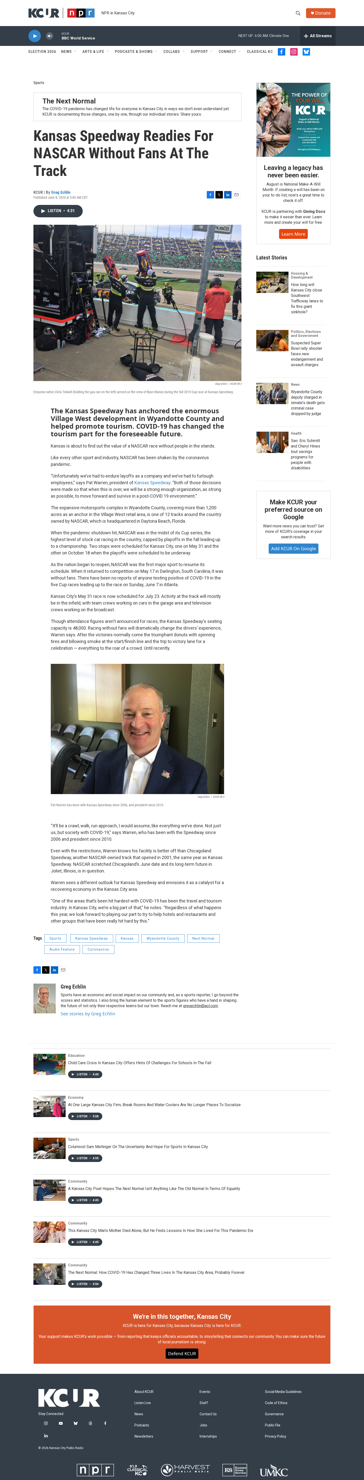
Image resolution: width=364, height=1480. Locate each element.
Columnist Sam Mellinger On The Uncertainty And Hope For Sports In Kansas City (138, 1146)
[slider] (57, 35)
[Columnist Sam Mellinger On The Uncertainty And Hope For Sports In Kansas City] (49, 1148)
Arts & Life (93, 52)
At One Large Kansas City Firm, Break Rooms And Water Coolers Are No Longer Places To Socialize (154, 1104)
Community (77, 1181)
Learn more (293, 234)
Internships (208, 1436)
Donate (323, 13)
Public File (272, 1425)
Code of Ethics (276, 1403)
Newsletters (143, 1436)
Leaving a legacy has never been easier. (293, 171)
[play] (35, 36)
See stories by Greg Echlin (88, 1014)
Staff (204, 1403)
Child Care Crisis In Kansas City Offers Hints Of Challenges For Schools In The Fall (139, 1063)
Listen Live (142, 1403)
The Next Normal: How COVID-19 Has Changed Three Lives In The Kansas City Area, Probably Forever (156, 1272)
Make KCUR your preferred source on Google (293, 509)
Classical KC (260, 52)
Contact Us (208, 1414)
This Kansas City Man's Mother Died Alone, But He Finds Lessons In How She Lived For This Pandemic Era (160, 1230)
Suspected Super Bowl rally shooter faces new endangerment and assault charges (307, 354)
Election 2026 (42, 52)
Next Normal (203, 938)
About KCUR (144, 1392)
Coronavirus (98, 949)
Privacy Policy (275, 1436)
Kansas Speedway (152, 482)
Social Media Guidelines (283, 1392)
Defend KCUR (182, 1353)
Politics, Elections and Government (306, 334)
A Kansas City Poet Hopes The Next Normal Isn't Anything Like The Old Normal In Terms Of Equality (154, 1188)
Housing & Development (302, 275)
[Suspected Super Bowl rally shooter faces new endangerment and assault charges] (272, 340)
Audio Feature (62, 949)
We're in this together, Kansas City (182, 1316)
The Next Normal (69, 101)
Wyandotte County (163, 938)
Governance (274, 1414)
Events (205, 1392)
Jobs (203, 1425)
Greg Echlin (60, 192)
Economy (75, 1097)
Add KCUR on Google (293, 548)
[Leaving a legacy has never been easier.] (293, 120)
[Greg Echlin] (44, 998)
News (66, 52)
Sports (38, 82)
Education (76, 1056)
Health (296, 433)
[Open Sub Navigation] (76, 52)
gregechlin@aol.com (200, 1005)
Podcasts (141, 1425)
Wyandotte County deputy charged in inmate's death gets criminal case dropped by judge (308, 402)
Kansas (127, 938)
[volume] (49, 36)
